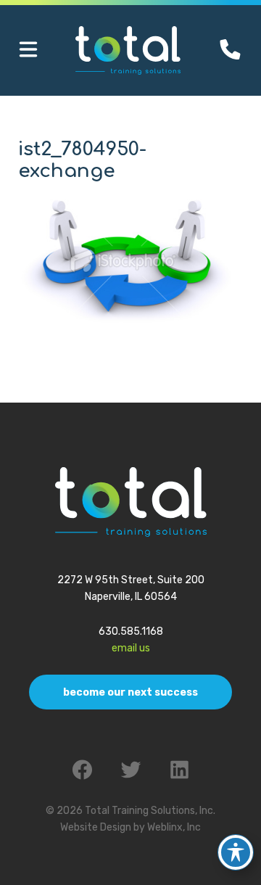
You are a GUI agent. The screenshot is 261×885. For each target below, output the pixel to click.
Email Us (131, 648)
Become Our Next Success (130, 692)
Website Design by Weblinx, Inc (130, 827)
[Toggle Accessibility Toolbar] (235, 852)
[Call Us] (230, 49)
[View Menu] (28, 50)
